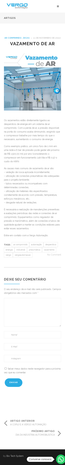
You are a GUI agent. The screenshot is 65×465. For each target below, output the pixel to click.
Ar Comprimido (13, 38)
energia (9, 250)
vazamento (49, 250)
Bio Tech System (15, 456)
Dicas (26, 38)
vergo (8, 255)
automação (36, 244)
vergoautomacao (23, 255)
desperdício (50, 244)
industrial (20, 250)
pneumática (34, 250)
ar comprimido (20, 244)
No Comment (54, 254)
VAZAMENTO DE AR (32, 43)
